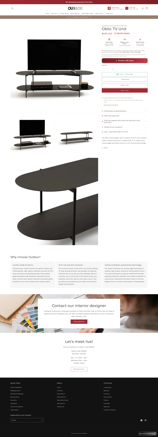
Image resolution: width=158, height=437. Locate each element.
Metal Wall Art (61, 397)
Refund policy (14, 397)
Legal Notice (14, 410)
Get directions (79, 369)
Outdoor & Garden (110, 410)
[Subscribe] (41, 420)
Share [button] (106, 148)
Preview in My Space (126, 60)
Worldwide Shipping (16, 394)
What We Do (61, 403)
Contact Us (60, 406)
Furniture (60, 390)
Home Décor (61, 394)
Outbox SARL (78, 433)
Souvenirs (13, 400)
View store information (111, 105)
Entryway (107, 394)
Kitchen (106, 400)
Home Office (108, 397)
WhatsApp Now (79, 321)
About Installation (16, 387)
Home (59, 387)
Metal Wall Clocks (62, 400)
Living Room (107, 387)
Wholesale (13, 403)
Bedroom (106, 390)
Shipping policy (15, 390)
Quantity (104, 65)
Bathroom (107, 406)
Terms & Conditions (16, 406)
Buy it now (125, 90)
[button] (12, 8)
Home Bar (107, 403)
